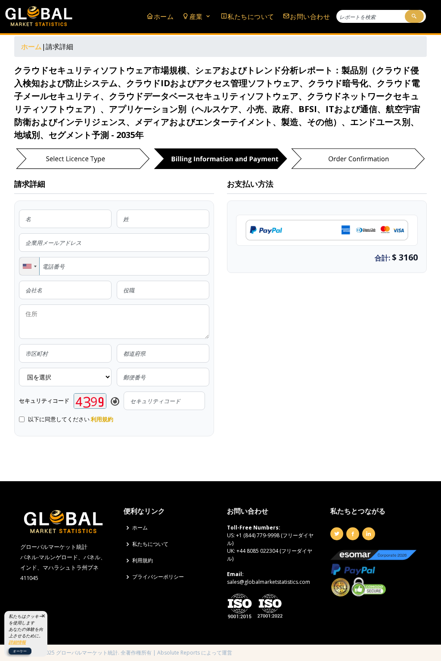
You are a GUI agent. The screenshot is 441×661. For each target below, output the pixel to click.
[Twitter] (336, 533)
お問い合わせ (310, 16)
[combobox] (29, 266)
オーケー (20, 650)
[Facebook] (352, 533)
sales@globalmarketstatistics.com (268, 582)
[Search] (414, 16)
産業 (197, 16)
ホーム (164, 16)
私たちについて (250, 16)
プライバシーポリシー (158, 577)
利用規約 (102, 419)
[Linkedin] (368, 533)
